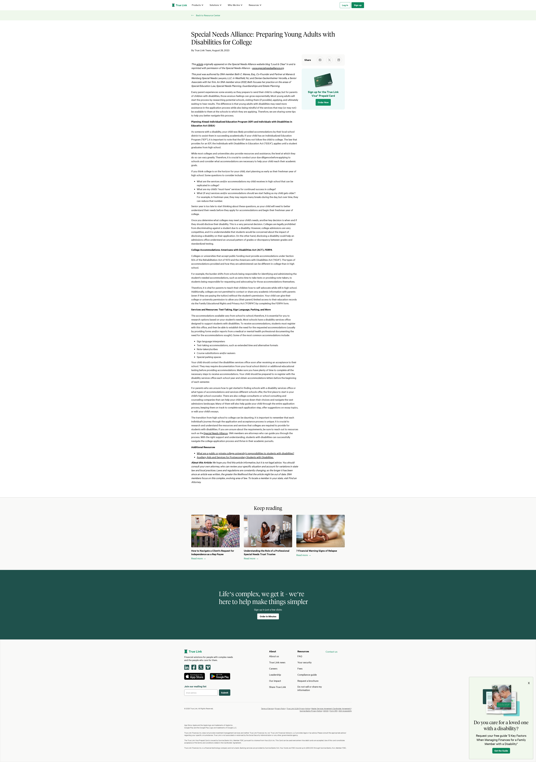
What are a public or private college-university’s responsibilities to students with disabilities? (245, 453)
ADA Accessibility (345, 711)
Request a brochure (307, 680)
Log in (345, 5)
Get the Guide (501, 750)
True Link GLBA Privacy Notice (298, 708)
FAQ (299, 656)
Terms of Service (267, 708)
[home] (179, 5)
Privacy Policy (280, 708)
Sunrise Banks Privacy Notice (311, 711)
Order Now (323, 102)
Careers (273, 668)
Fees (299, 668)
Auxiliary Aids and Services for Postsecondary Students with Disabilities (235, 457)
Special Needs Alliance (216, 433)
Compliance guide (307, 674)
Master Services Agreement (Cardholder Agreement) (331, 708)
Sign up (358, 5)
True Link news (277, 662)
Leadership (275, 674)
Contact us (331, 651)
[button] (198, 5)
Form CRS (333, 711)
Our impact (275, 680)
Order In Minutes (268, 616)
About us (274, 656)
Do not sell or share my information (309, 688)
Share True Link (277, 686)
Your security (304, 662)
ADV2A (325, 711)
